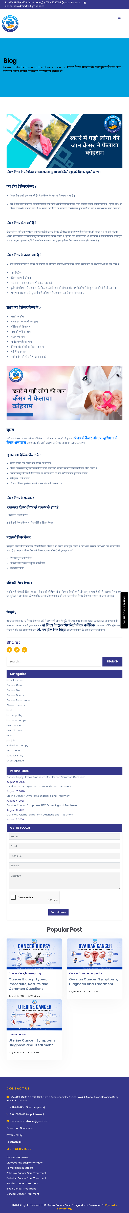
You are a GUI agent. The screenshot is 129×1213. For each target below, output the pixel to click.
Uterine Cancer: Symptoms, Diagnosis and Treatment (38, 796)
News (10, 735)
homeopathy (34, 67)
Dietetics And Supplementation (25, 1162)
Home (7, 67)
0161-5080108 (53, 2)
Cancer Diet (14, 690)
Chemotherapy (16, 705)
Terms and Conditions (20, 1128)
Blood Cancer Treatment (21, 1188)
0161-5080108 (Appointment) (27, 1114)
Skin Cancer (14, 750)
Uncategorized (15, 760)
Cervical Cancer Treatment (23, 1194)
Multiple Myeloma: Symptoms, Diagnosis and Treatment (40, 814)
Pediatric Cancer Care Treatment (26, 1178)
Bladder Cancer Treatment (22, 1183)
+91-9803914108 (17, 2)
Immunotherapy (16, 720)
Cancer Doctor (15, 695)
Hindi (18, 67)
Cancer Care (14, 685)
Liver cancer (53, 67)
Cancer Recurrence (18, 700)
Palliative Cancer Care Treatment (26, 1173)
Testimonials (14, 1142)
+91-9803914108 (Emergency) (27, 1107)
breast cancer (15, 680)
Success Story (15, 755)
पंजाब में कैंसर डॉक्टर (87, 438)
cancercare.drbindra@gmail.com (24, 6)
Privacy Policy (14, 1135)
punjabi (11, 740)
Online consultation (124, 610)
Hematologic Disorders (20, 1168)
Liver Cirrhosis (15, 730)
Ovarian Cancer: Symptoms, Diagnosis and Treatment (39, 786)
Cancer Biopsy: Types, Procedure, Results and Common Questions (46, 777)
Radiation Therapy (17, 745)
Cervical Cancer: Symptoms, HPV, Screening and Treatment (42, 805)
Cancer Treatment (18, 1157)
